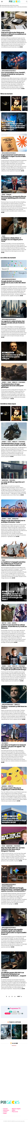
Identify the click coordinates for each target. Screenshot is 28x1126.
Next (18, 996)
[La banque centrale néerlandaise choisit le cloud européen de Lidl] (14, 814)
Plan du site (15, 1111)
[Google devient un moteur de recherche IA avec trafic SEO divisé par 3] (14, 269)
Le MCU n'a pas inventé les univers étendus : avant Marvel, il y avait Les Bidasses (14, 626)
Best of (4, 623)
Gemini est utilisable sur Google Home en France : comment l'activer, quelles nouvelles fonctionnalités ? (14, 889)
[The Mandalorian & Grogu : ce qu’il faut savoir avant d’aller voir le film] (14, 431)
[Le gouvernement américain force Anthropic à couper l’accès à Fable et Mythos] (14, 143)
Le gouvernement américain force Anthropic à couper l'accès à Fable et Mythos (13, 156)
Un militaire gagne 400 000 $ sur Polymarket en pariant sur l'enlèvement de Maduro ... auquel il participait (13, 975)
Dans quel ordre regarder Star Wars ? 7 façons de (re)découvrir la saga (14, 668)
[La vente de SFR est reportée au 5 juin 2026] (14, 470)
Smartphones (6, 30)
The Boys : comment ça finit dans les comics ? (14, 707)
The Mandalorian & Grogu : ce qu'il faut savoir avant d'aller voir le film (13, 444)
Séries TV (14, 382)
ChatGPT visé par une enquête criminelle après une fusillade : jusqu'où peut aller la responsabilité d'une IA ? (13, 931)
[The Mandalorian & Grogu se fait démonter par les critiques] (14, 351)
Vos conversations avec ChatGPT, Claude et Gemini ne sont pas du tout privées (13, 74)
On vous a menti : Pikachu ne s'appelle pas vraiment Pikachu (12, 789)
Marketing (5, 480)
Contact (5, 1111)
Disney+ (4, 382)
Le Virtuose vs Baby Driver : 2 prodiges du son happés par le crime (12, 239)
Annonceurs (6, 1110)
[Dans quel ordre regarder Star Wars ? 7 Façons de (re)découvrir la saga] (14, 656)
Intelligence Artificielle (9, 70)
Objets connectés (7, 886)
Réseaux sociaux (7, 121)
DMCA (13, 1110)
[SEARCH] (26, 1)
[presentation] (2, 413)
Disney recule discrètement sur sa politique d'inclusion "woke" (13, 521)
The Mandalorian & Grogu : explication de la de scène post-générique (12, 385)
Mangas (4, 786)
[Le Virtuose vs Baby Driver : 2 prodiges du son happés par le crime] (14, 226)
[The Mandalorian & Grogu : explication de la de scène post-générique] (14, 372)
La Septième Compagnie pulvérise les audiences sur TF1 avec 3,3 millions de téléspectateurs (13, 563)
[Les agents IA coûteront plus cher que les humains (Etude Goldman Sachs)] (14, 309)
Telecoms (12, 480)
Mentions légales (16, 1108)
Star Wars (10, 352)
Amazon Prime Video (7, 704)
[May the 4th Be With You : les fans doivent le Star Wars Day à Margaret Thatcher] (14, 835)
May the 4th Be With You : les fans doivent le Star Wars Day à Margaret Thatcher (13, 849)
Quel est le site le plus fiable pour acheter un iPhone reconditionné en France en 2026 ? (13, 34)
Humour (8, 194)
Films (3, 194)
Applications (6, 816)
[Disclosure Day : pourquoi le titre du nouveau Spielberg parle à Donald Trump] (14, 184)
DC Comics (5, 743)
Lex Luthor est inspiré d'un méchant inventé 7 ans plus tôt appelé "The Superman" (13, 746)
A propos (5, 1108)
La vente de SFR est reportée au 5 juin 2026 (12, 483)
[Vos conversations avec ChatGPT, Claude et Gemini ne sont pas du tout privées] (14, 60)
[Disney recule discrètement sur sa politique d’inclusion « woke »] (14, 508)
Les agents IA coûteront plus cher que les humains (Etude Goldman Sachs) (13, 322)
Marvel (14, 623)
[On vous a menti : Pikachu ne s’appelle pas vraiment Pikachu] (14, 776)
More (21, 47)
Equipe (5, 1113)
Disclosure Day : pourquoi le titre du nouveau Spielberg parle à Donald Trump (13, 198)
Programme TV (15, 1008)
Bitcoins (4, 970)
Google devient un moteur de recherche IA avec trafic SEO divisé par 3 (13, 282)
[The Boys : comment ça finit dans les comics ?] (14, 694)
